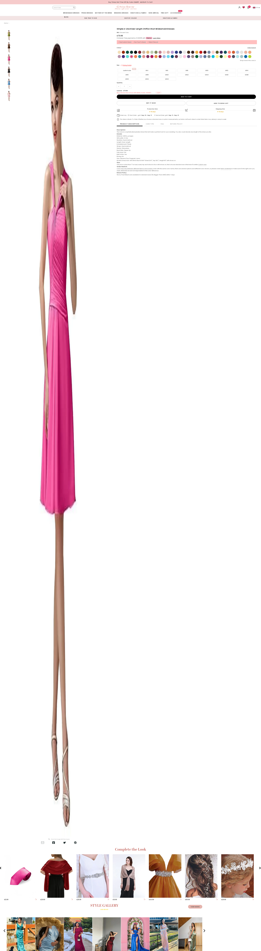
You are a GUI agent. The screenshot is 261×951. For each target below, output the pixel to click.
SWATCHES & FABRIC (138, 13)
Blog (66, 17)
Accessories (175, 12)
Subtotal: (119, 91)
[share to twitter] (64, 842)
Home (6, 23)
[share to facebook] (53, 842)
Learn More (156, 38)
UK (257, 7)
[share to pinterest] (75, 842)
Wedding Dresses (121, 13)
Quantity (119, 83)
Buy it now (151, 103)
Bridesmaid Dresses (71, 13)
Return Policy (176, 124)
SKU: (118, 32)
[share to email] (42, 842)
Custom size (202, 165)
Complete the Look (130, 849)
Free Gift (165, 13)
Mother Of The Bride (103, 13)
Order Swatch (251, 48)
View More (195, 907)
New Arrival (154, 13)
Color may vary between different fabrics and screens (135, 169)
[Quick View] (36, 899)
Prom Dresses (87, 13)
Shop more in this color (247, 60)
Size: (124, 65)
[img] (104, 909)
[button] (5, 930)
